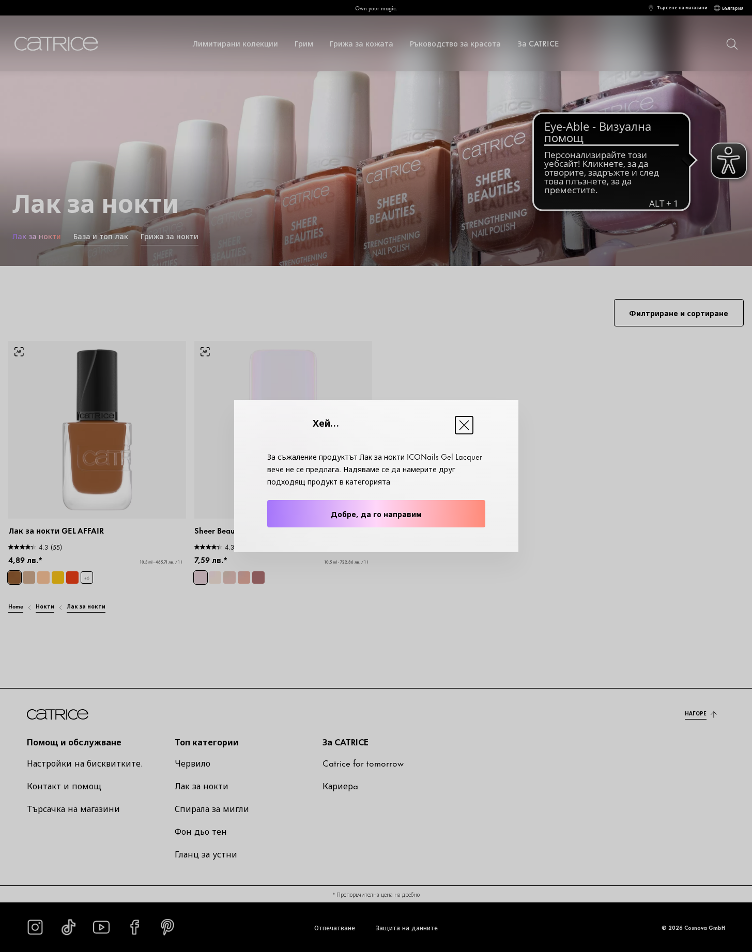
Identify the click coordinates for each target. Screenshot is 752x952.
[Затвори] (464, 425)
